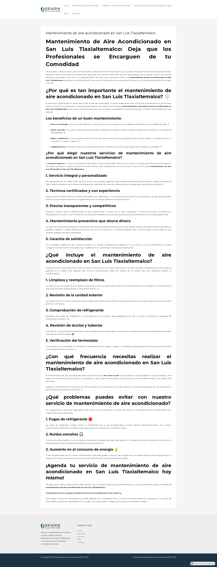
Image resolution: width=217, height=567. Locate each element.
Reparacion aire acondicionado (85, 6)
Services (80, 537)
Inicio (66, 6)
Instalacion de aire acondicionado (116, 6)
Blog (66, 13)
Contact (80, 542)
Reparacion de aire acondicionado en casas (152, 6)
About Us (81, 534)
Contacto (76, 13)
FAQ (79, 539)
